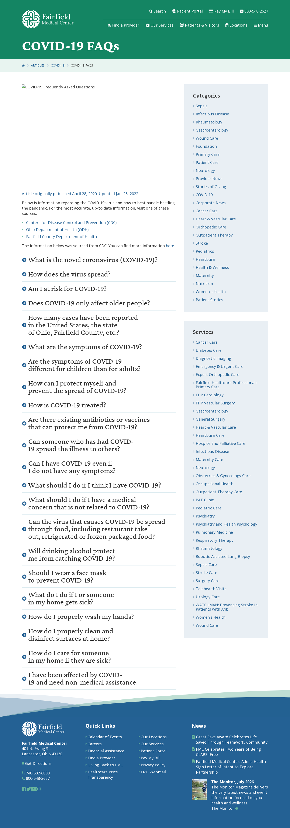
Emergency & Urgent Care (219, 366)
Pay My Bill (223, 11)
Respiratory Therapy (215, 540)
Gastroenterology (212, 130)
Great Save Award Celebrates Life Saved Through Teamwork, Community (231, 739)
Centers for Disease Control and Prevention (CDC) (70, 222)
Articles (38, 65)
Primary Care (208, 154)
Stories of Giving (211, 186)
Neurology (205, 170)
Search (159, 11)
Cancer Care (207, 210)
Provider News (209, 178)
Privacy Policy (153, 764)
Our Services (161, 25)
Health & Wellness (212, 267)
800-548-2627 (255, 11)
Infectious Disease (212, 113)
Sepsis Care (206, 564)
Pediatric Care (208, 507)
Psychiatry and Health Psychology (226, 524)
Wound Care (207, 138)
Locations (237, 25)
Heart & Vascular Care (216, 218)
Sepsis (201, 105)
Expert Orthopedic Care (217, 374)
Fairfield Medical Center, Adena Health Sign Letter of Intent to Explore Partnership (231, 767)
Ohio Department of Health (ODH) (56, 229)
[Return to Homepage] (23, 65)
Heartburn (205, 259)
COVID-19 (58, 65)
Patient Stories (209, 299)
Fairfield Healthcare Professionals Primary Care (226, 384)
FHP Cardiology (210, 394)
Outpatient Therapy (214, 235)
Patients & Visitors (201, 25)
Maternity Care (209, 459)
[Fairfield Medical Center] (47, 19)
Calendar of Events (105, 736)
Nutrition (204, 283)
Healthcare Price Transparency (103, 774)
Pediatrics (205, 251)
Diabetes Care (208, 350)
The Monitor (223, 808)
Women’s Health (210, 617)
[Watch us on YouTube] (33, 788)
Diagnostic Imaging (213, 358)
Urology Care (208, 596)
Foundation (206, 146)
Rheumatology (209, 122)
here (170, 245)
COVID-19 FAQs (82, 65)
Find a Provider (125, 25)
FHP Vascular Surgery (215, 402)
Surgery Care (207, 580)
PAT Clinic (205, 499)
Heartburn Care (210, 435)
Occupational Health (214, 483)
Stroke (202, 243)
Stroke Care (206, 572)
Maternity (205, 275)
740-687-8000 (37, 773)
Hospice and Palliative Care (220, 443)
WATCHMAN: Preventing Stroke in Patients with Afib (227, 607)
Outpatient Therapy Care (219, 491)
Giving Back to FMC (105, 764)
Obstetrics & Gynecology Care (223, 475)
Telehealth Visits (211, 588)
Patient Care (207, 162)
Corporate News (211, 202)
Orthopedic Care (211, 227)
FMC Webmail (153, 771)
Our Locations (154, 736)
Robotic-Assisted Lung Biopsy (223, 556)
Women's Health (211, 291)
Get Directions (38, 763)
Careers (95, 743)
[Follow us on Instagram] (38, 788)
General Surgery (210, 419)
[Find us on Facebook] (24, 788)
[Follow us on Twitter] (28, 788)
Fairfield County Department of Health (60, 236)
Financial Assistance (106, 750)
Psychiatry (205, 516)
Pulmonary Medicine (214, 532)
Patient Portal (189, 11)
